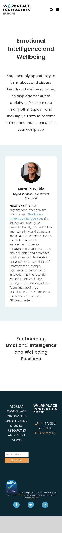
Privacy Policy (34, 497)
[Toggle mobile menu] (58, 9)
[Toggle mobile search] (51, 9)
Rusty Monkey (21, 495)
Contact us (47, 433)
